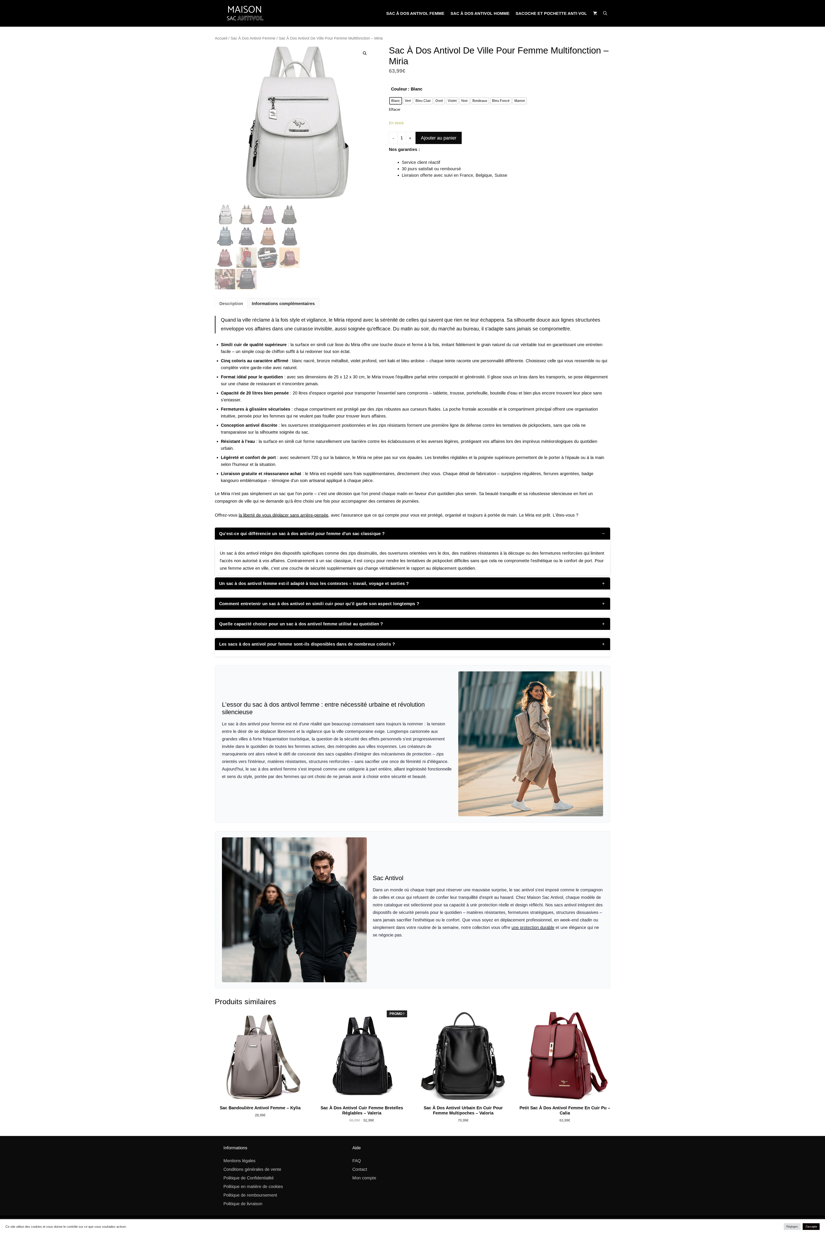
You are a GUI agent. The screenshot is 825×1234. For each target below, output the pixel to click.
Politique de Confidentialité (248, 1178)
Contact (359, 1169)
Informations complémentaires (283, 303)
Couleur (399, 89)
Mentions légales (239, 1160)
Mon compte (364, 1178)
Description (231, 303)
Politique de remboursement (250, 1195)
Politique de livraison (242, 1203)
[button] (605, 13)
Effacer (394, 109)
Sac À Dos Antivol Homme (480, 13)
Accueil (221, 38)
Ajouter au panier (438, 138)
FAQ (356, 1160)
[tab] (231, 303)
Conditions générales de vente (252, 1169)
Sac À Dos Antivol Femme (415, 13)
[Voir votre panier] (595, 13)
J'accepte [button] (811, 1226)
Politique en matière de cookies (253, 1186)
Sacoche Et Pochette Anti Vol (551, 13)
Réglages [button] (792, 1226)
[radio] (396, 101)
